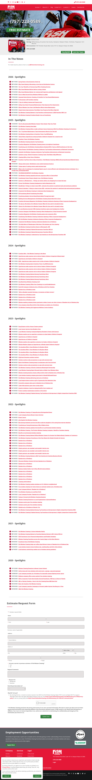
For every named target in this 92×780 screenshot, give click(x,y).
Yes (11, 665)
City (9, 653)
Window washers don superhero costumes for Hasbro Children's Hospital (38, 342)
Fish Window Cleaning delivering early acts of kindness (33, 378)
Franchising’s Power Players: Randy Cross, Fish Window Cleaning (35, 178)
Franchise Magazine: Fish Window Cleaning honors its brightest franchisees (38, 144)
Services (37, 7)
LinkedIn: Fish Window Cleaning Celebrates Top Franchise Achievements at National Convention (44, 152)
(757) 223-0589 (80, 2)
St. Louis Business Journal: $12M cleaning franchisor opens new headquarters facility (41, 209)
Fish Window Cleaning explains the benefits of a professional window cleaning (39, 427)
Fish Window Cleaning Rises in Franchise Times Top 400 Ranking (35, 134)
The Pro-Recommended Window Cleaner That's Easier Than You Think (37, 124)
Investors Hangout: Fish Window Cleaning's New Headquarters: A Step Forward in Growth (42, 211)
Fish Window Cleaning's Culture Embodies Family (31, 531)
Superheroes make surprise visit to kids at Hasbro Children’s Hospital (37, 266)
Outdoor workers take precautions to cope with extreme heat (35, 360)
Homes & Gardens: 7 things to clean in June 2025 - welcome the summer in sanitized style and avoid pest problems (49, 188)
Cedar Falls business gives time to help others (30, 385)
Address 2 (10, 647)
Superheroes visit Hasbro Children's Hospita (30, 258)
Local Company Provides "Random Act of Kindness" (32, 494)
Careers (73, 7)
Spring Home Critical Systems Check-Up (29, 81)
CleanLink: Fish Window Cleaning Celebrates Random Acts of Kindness (37, 222)
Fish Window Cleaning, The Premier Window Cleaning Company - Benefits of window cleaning (43, 430)
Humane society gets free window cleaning (30, 502)
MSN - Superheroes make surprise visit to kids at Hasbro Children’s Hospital (38, 261)
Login (54, 762)
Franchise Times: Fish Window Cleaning (29, 139)
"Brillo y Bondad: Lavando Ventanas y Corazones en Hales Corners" (36, 292)
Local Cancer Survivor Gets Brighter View (29, 329)
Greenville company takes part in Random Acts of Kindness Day (35, 383)
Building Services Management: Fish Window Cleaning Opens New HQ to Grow (39, 198)
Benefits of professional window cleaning (29, 433)
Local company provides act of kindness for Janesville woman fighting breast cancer (41, 573)
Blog (52, 7)
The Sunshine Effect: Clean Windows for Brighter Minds (33, 347)
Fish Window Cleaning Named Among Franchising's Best (33, 274)
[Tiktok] (24, 2)
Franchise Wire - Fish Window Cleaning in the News (32, 253)
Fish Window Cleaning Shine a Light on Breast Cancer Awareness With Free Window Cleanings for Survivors (47, 129)
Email (42, 660)
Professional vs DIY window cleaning (28, 99)
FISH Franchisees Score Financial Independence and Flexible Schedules (37, 536)
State (64, 653)
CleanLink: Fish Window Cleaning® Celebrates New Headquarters (36, 191)
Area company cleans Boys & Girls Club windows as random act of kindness (38, 305)
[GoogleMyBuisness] (8, 2)
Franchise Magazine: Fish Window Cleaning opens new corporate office (37, 214)
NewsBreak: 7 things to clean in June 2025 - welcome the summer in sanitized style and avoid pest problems (47, 186)
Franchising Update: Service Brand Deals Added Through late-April (36, 196)
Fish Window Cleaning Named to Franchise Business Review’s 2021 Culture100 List (40, 534)
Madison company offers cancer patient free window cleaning (35, 576)
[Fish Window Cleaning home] (11, 7)
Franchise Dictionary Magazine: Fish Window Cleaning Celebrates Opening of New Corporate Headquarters (47, 201)
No (10, 667)
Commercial (20, 753)
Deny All (37, 776)
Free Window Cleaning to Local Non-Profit (29, 492)
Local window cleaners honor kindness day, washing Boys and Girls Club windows (40, 547)
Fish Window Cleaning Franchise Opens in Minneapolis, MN (34, 227)
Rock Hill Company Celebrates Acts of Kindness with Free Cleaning (36, 287)
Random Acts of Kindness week (26, 289)
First (9, 622)
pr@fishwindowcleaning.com (36, 65)
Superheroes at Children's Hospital (27, 337)
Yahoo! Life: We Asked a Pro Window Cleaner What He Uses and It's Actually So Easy (40, 206)
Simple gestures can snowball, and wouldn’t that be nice (33, 448)
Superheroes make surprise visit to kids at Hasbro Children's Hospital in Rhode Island (41, 256)
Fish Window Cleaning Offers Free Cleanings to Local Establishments (36, 284)
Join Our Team (78, 52)
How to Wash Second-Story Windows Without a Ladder (33, 94)
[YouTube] (17, 2)
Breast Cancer (22, 417)
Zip (75, 653)
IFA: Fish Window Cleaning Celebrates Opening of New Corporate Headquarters (39, 219)
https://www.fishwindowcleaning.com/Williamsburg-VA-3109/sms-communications (50, 698)
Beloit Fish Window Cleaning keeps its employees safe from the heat (37, 362)
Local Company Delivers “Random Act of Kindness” (32, 489)
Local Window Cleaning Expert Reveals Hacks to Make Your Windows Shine (38, 370)
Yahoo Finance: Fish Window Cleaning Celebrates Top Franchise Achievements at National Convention (46, 149)
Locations (65, 7)
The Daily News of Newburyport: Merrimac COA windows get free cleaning (38, 224)
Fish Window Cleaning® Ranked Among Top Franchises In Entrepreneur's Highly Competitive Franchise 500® (47, 393)
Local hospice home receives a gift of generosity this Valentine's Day (37, 380)
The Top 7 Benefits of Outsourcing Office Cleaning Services (34, 87)
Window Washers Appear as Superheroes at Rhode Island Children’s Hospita (38, 344)
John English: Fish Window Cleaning (27, 420)
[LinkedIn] (15, 2)
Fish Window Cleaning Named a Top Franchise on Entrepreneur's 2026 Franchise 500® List (42, 112)
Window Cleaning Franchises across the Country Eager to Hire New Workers (38, 539)
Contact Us (57, 7)
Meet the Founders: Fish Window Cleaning (29, 584)
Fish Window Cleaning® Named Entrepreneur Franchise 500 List (35, 229)
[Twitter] (20, 2)
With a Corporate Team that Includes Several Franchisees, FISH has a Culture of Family (41, 578)
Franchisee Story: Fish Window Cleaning (29, 541)
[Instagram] (13, 2)
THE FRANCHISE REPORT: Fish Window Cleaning (30, 173)
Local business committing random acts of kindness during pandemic (37, 549)
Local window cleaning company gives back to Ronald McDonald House (37, 375)
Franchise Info (80, 7)
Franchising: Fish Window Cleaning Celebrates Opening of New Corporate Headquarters (42, 216)
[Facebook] (11, 2)
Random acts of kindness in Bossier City (29, 507)
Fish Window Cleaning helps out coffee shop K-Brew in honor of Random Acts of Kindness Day (43, 544)
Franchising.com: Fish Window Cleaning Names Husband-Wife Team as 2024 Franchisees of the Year (45, 147)
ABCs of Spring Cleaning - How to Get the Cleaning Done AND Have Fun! (37, 581)
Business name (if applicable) (15, 630)
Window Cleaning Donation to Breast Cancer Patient (32, 568)
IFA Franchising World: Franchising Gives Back (30, 193)
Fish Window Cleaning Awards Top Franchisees (31, 142)
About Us (45, 7)
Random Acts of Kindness (25, 440)
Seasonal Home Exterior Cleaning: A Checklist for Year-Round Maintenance (38, 97)
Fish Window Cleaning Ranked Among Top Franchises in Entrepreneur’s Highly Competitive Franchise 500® (47, 510)
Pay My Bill (66, 52)
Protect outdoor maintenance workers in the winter (32, 390)
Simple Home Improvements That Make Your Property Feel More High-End (38, 110)
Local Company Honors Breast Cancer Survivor (30, 415)
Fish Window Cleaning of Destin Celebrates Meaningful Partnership (36, 367)
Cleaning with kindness (24, 481)
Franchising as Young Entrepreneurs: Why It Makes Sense (33, 425)
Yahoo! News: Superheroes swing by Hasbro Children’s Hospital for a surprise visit (40, 136)
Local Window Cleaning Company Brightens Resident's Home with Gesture (38, 331)
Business (12, 683)
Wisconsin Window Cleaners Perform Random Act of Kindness (35, 461)
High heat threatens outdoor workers (28, 357)
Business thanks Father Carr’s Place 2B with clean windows (34, 469)
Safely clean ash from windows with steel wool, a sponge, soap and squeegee (39, 571)
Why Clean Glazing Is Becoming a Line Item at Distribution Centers (36, 84)
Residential (12, 681)
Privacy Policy (31, 756)
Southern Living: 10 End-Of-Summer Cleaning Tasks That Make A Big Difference (39, 154)
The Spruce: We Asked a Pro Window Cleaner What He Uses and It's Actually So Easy (40, 204)
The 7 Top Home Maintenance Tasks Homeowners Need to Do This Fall (37, 131)
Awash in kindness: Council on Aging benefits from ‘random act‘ (35, 388)
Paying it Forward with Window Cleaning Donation (32, 497)
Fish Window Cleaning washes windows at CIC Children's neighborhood (37, 484)
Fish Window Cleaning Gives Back (27, 126)
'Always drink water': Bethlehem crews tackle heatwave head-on (36, 164)
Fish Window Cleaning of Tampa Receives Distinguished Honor (35, 412)
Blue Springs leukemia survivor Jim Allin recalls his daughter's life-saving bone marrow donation (44, 422)
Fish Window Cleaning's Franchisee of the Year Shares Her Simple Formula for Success (41, 438)
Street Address (12, 640)
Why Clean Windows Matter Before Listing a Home (32, 89)
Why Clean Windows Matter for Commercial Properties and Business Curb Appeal (40, 92)
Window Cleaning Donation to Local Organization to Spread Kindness (37, 499)
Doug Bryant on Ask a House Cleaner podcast (30, 326)
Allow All (6, 776)
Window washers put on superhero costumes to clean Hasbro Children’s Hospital (40, 334)
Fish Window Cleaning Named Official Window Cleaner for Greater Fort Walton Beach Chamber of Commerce (47, 435)
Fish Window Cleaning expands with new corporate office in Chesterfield (38, 175)
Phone (10, 660)
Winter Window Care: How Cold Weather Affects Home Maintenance (36, 107)
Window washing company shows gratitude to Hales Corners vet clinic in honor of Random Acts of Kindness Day (48, 302)
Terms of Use (31, 753)
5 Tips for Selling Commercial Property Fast (30, 102)
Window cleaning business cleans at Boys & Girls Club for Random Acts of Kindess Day (41, 372)
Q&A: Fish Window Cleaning (25, 589)
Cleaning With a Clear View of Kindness (29, 157)
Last (47, 622)
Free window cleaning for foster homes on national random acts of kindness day (40, 487)
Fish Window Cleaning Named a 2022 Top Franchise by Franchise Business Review (40, 456)
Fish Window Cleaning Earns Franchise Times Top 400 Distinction (35, 264)
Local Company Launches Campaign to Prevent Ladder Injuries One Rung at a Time (40, 586)
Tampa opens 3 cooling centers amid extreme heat (32, 166)
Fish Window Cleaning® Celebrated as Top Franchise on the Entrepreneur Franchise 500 (42, 234)
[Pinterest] (22, 2)
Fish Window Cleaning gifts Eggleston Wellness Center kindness (35, 307)
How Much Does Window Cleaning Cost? (29, 282)
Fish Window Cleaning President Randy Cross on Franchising (34, 115)
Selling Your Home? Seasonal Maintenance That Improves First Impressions (38, 105)
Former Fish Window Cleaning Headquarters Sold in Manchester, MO (36, 183)
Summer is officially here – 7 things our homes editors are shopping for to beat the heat (42, 180)
